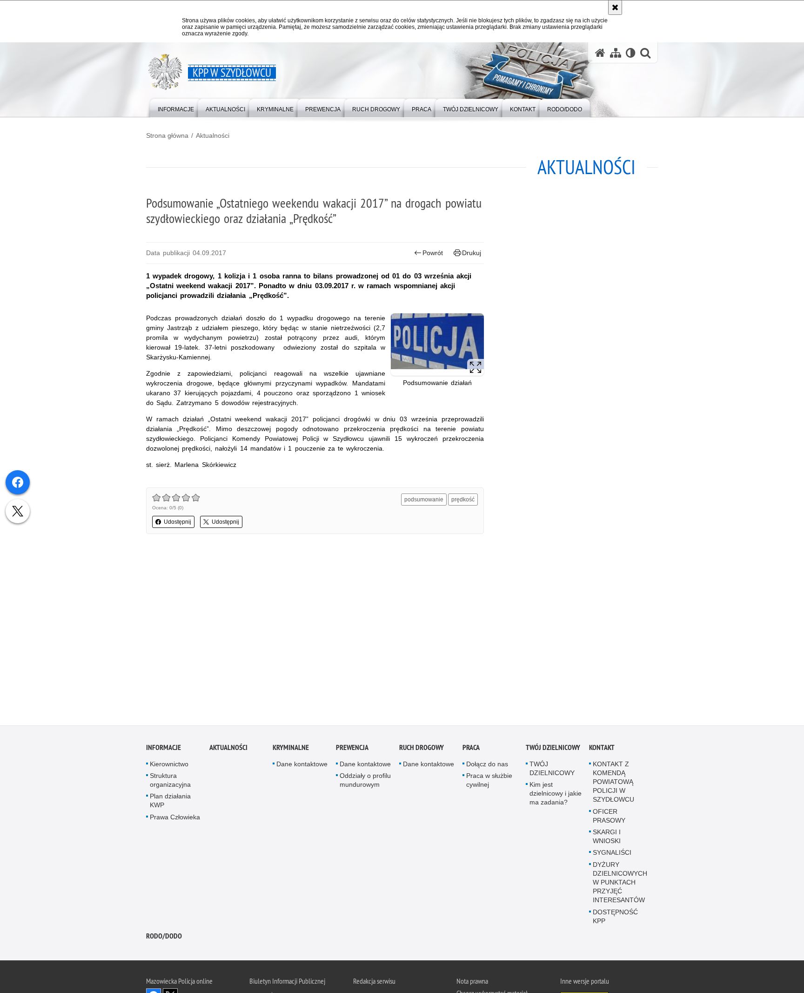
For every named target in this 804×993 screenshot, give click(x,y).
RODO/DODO (164, 938)
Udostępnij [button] (177, 522)
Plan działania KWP (170, 803)
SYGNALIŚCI (612, 855)
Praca (471, 750)
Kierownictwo (169, 766)
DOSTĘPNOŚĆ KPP (615, 919)
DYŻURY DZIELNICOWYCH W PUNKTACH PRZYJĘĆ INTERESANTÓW (620, 884)
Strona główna (167, 135)
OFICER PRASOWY (609, 818)
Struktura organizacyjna (170, 782)
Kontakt (602, 750)
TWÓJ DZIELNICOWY (553, 750)
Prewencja (352, 750)
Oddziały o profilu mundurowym (365, 782)
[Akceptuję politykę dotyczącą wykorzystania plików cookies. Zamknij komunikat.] (615, 7)
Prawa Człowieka (175, 819)
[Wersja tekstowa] (631, 53)
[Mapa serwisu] (615, 53)
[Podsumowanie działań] (437, 344)
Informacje (163, 750)
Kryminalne (291, 750)
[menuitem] (176, 107)
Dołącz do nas (487, 766)
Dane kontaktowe (302, 766)
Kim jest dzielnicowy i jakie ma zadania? (555, 795)
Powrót (432, 253)
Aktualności (212, 135)
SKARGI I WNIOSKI (607, 839)
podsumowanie (423, 499)
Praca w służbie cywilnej (489, 782)
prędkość (463, 499)
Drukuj (471, 253)
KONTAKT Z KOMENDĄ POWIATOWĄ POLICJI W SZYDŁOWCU (613, 784)
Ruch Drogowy (421, 750)
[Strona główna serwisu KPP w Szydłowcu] (600, 53)
